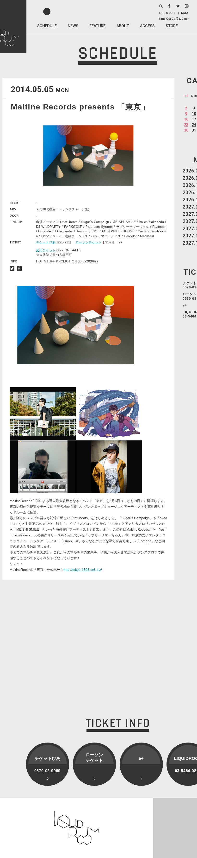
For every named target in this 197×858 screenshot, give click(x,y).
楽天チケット (46, 250)
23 (186, 124)
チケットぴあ (46, 242)
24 (194, 124)
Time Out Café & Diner (174, 18)
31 (194, 130)
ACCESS (147, 26)
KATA (184, 13)
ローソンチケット (89, 242)
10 (194, 113)
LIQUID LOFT (167, 13)
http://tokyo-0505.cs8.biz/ (83, 570)
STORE (172, 26)
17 (194, 119)
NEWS (73, 26)
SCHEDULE (47, 26)
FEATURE (97, 26)
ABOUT (123, 26)
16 (186, 119)
